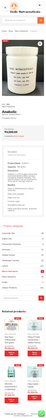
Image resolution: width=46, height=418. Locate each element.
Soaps (5, 282)
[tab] (23, 152)
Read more (34, 353)
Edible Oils (7, 238)
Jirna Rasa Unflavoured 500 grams (10, 340)
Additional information (17, 155)
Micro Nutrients (9, 276)
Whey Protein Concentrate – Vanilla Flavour (34, 340)
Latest (5, 266)
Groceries (6, 249)
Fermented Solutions (11, 244)
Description (12, 152)
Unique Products (9, 287)
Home (4, 31)
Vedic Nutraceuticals (25, 12)
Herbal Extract (8, 255)
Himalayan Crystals (10, 260)
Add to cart (11, 353)
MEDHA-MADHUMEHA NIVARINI (11, 387)
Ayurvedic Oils (8, 233)
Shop (11, 31)
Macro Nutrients (21, 31)
